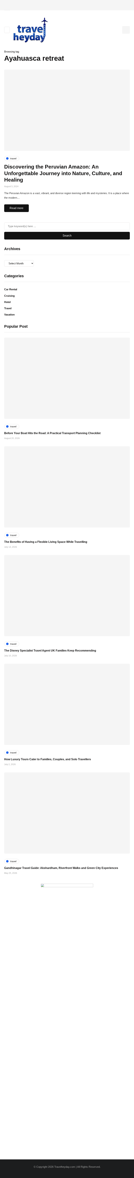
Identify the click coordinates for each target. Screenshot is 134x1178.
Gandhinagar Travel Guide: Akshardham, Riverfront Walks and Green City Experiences (61, 867)
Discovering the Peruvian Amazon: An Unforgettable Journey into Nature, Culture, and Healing (63, 173)
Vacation (9, 314)
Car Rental (10, 289)
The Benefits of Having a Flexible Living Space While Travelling (45, 541)
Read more (16, 208)
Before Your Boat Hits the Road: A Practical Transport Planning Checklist (52, 433)
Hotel (7, 302)
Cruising (9, 295)
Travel (8, 308)
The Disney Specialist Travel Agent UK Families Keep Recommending (50, 650)
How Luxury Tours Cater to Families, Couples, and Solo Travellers (47, 759)
